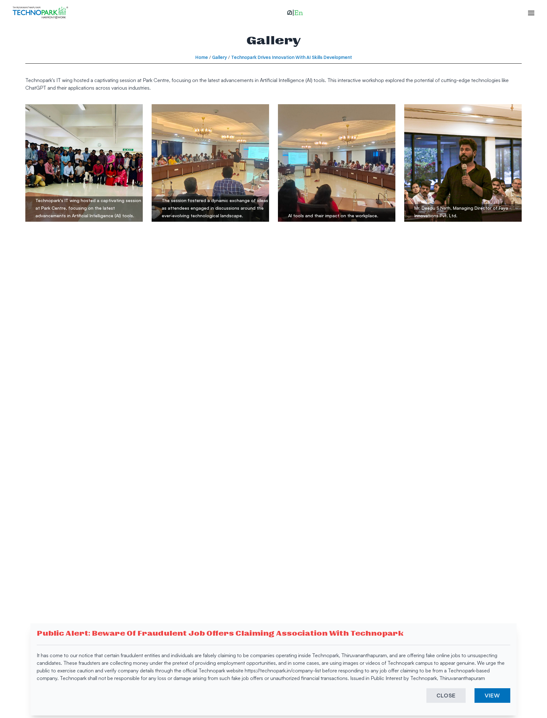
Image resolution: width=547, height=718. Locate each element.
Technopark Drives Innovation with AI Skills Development (291, 57)
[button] (295, 13)
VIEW (492, 695)
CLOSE (446, 695)
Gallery (219, 57)
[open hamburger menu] (528, 12)
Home (201, 57)
